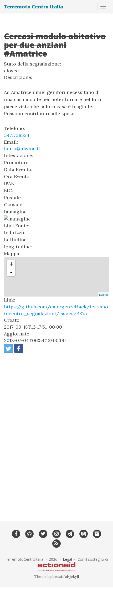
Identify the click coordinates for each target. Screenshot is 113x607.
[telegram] (70, 533)
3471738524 (16, 135)
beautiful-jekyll (66, 576)
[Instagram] (56, 533)
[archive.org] (97, 533)
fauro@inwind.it (22, 149)
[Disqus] (56, 433)
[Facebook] (16, 533)
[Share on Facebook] (18, 348)
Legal (67, 559)
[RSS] (56, 543)
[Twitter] (43, 533)
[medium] (83, 533)
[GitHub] (29, 533)
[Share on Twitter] (8, 348)
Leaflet (103, 294)
